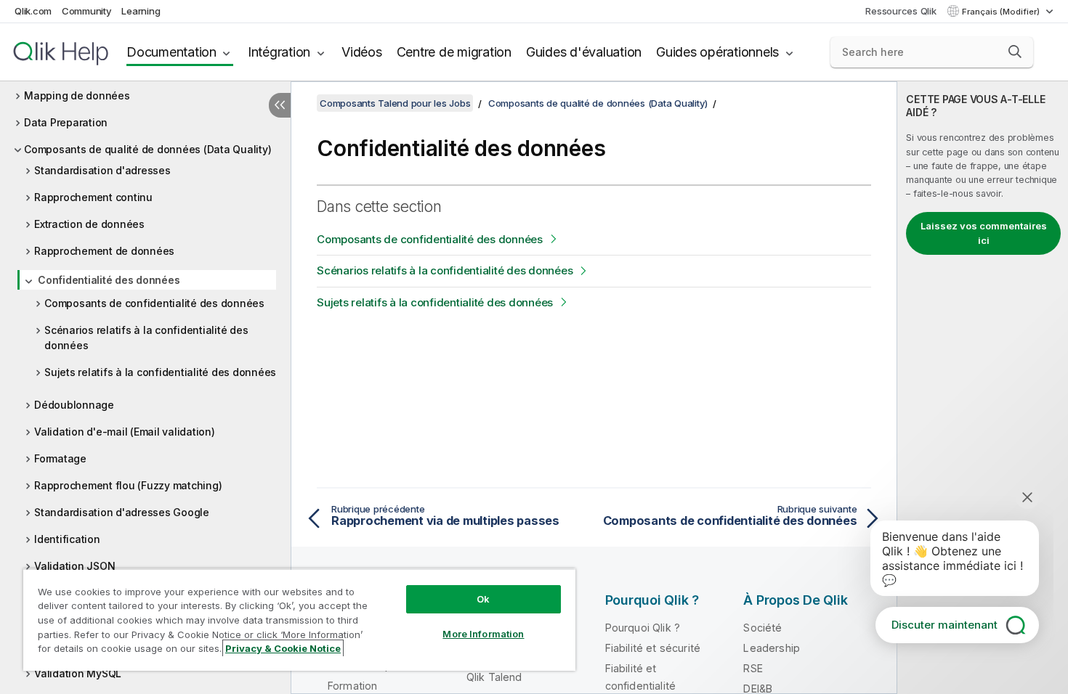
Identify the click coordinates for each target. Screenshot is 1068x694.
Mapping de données (77, 95)
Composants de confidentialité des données (154, 303)
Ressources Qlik (900, 11)
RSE (752, 668)
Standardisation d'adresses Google (121, 512)
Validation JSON (74, 566)
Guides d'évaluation (584, 52)
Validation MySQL (77, 673)
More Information (483, 634)
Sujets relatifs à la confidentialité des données (160, 372)
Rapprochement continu (93, 197)
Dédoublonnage (74, 405)
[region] (299, 619)
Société (762, 627)
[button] (1015, 51)
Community (87, 11)
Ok (483, 599)
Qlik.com (33, 11)
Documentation (171, 52)
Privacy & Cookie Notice (283, 648)
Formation (352, 685)
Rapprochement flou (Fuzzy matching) (128, 485)
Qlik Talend (494, 677)
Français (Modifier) (1002, 12)
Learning (140, 11)
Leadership (771, 648)
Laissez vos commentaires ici (984, 233)
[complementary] (982, 387)
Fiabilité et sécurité (652, 648)
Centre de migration (454, 52)
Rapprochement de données (104, 251)
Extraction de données (89, 224)
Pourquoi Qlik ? (642, 627)
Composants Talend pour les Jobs (395, 103)
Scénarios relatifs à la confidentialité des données (146, 337)
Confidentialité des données (108, 280)
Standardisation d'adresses (102, 170)
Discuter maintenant (944, 625)
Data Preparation (66, 122)
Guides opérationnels (717, 52)
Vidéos (361, 52)
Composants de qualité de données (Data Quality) (147, 149)
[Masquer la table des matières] (280, 105)
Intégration (279, 52)
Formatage (60, 458)
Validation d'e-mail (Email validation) (124, 431)
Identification (67, 539)
